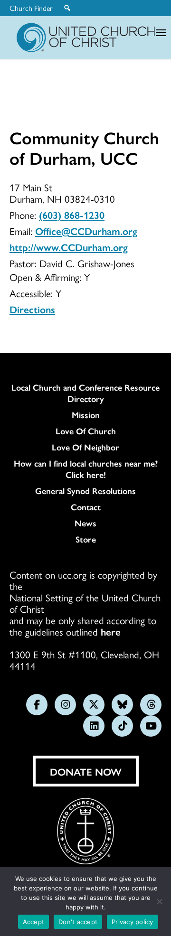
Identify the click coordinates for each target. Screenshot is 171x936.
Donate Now (86, 771)
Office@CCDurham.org (86, 231)
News (85, 523)
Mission (86, 415)
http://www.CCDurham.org (69, 247)
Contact (86, 507)
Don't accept (77, 922)
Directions (32, 309)
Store (86, 539)
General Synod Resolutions (85, 490)
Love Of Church (86, 431)
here (111, 631)
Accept (34, 922)
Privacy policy (132, 922)
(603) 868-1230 (71, 214)
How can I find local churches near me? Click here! (86, 469)
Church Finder (31, 8)
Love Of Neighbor (85, 447)
